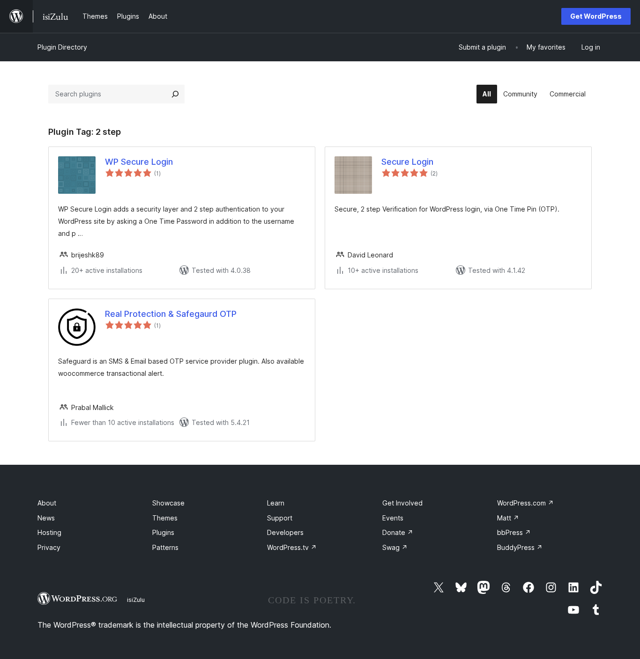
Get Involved (402, 503)
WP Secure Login (139, 162)
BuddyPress (520, 547)
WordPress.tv (292, 547)
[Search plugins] (175, 94)
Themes (165, 518)
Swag (395, 547)
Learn (275, 503)
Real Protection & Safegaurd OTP (171, 314)
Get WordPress (596, 16)
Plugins (163, 532)
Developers (285, 532)
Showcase (168, 503)
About (46, 503)
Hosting (49, 532)
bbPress (514, 532)
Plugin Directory (62, 47)
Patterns (165, 547)
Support (279, 518)
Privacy (48, 547)
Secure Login (407, 162)
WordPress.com (525, 503)
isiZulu (136, 599)
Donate (397, 532)
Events (392, 518)
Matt (508, 518)
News (46, 518)
